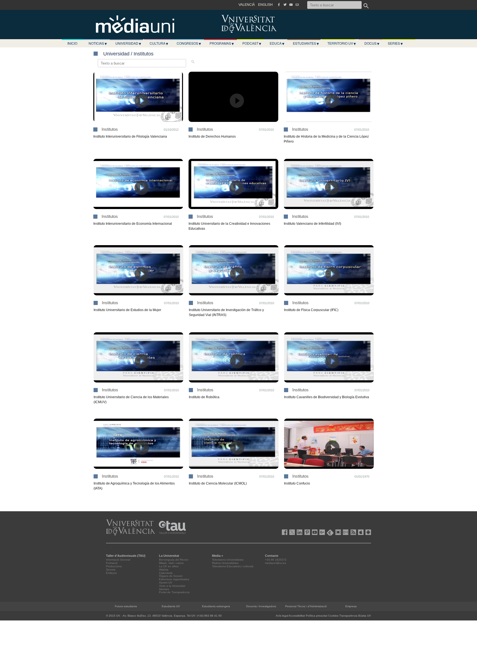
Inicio (72, 43)
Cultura (159, 43)
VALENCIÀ (247, 5)
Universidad (128, 43)
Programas (222, 43)
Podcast (251, 43)
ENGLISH (265, 5)
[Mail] (297, 5)
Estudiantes (306, 43)
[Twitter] (285, 5)
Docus (371, 43)
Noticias (98, 43)
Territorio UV (341, 43)
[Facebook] (279, 5)
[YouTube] (291, 5)
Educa (277, 43)
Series (395, 43)
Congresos (189, 43)
